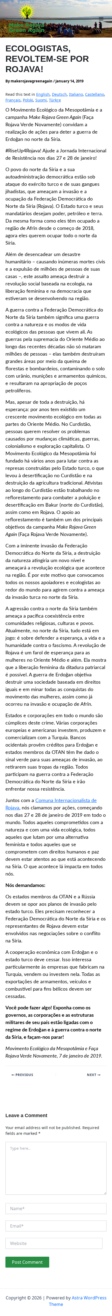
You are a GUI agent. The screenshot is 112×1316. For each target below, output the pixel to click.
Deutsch (59, 94)
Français (13, 100)
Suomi (41, 100)
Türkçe (55, 100)
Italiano (76, 94)
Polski (28, 100)
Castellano (94, 94)
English (43, 94)
